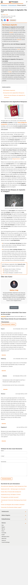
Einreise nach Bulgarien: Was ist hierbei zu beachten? (12, 504)
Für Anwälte (4, 532)
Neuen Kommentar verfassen (8, 324)
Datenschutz (4, 538)
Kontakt (3, 534)
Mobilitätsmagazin (14, 2)
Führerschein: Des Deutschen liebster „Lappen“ (11, 507)
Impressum (4, 540)
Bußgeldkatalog (4, 5)
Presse (3, 530)
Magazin (3, 527)
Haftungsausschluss (5, 536)
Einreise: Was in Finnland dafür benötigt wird (11, 491)
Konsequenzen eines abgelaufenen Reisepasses (13, 92)
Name (2, 450)
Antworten (4, 355)
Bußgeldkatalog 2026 (16, 2)
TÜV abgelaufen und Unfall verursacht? (9, 497)
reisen (18, 49)
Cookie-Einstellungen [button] (6, 542)
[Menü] (2, 2)
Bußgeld (11, 32)
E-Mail (3, 456)
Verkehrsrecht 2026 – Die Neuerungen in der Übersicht (13, 489)
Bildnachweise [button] (14, 307)
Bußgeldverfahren (16, 158)
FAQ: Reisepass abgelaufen (9, 90)
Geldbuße (19, 39)
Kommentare (13, 20)
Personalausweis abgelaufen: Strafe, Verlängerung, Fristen (14, 486)
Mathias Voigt (5, 14)
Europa (9, 71)
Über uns (3, 528)
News (3, 525)
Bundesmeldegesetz (12, 5)
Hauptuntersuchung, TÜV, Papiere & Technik (11, 494)
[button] (2, 20)
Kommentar (3, 461)
